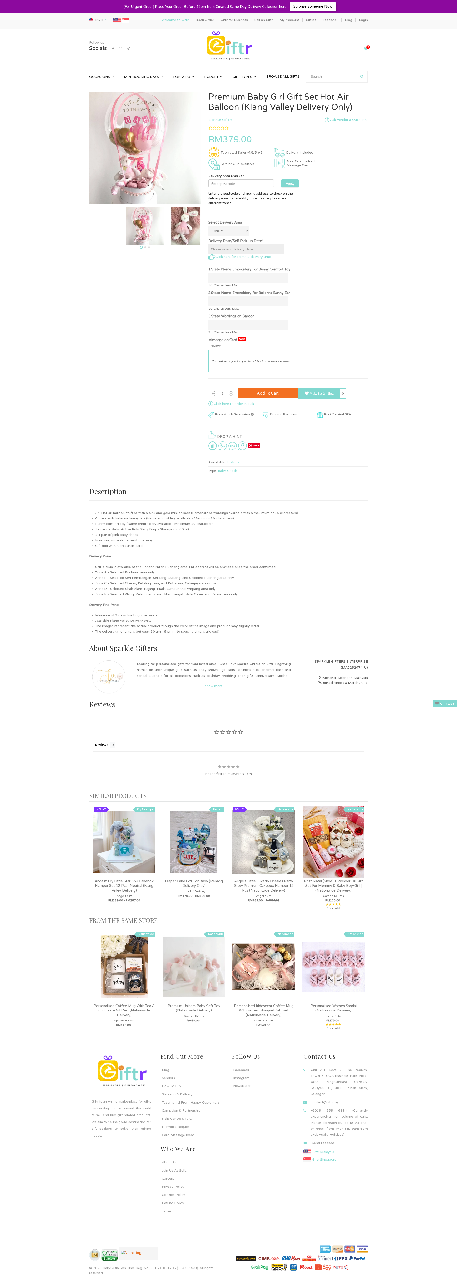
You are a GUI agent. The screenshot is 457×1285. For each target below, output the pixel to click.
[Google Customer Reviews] (138, 1255)
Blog (165, 1070)
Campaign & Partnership (181, 1111)
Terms (167, 1211)
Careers (168, 1179)
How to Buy (171, 1086)
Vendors (168, 1078)
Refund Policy (173, 1203)
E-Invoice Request (176, 1127)
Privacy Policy (173, 1187)
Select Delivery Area (225, 222)
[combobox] (336, 76)
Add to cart (268, 393)
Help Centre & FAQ (177, 1119)
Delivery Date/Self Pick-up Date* (235, 241)
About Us (169, 1162)
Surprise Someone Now (312, 6)
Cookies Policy (173, 1195)
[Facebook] (113, 49)
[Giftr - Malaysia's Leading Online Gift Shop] (228, 46)
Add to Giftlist (321, 393)
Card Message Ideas (178, 1135)
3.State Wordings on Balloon (231, 316)
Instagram (241, 1078)
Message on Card (226, 339)
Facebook (241, 1070)
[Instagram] (120, 49)
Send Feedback (324, 1143)
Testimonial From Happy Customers (190, 1102)
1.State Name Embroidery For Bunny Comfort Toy (249, 269)
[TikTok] (128, 49)
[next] (363, 859)
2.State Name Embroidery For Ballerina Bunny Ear (249, 293)
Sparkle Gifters (221, 120)
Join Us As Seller (175, 1170)
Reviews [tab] (101, 745)
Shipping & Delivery (177, 1094)
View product (124, 847)
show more (214, 686)
